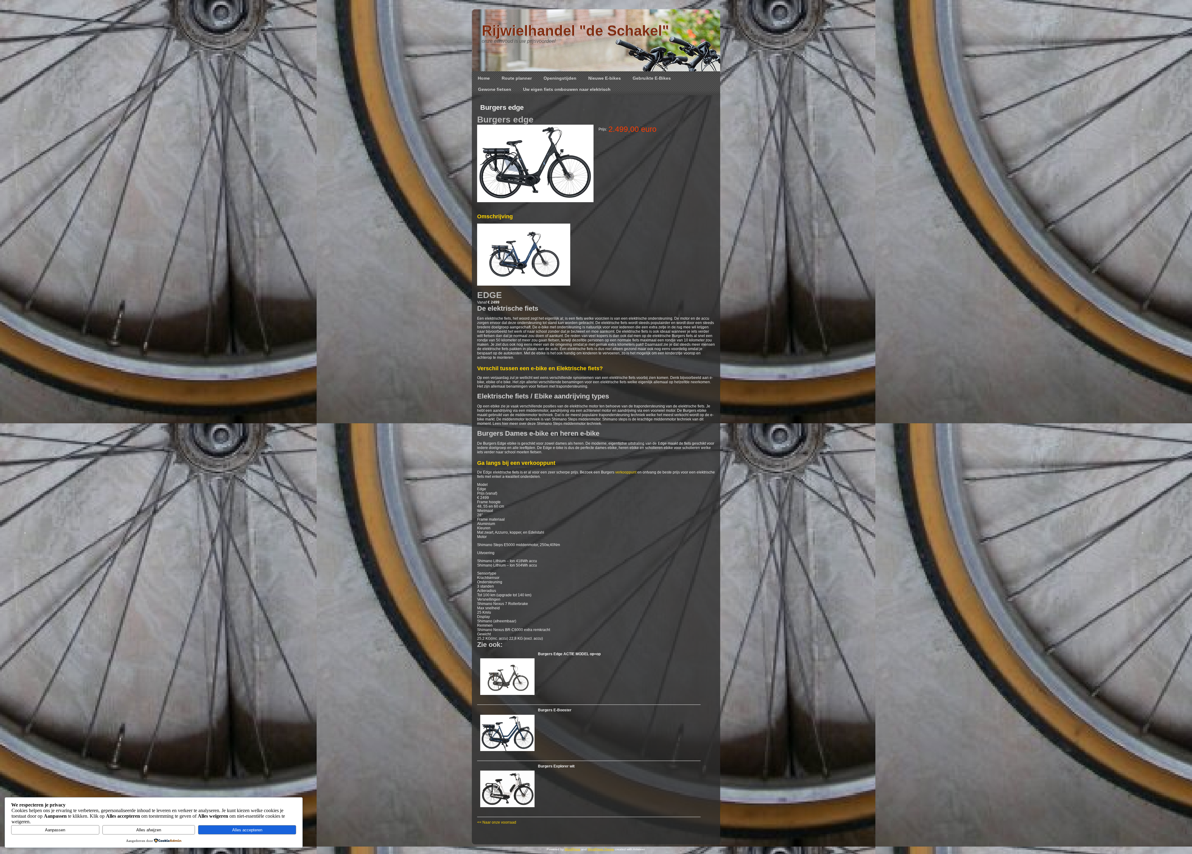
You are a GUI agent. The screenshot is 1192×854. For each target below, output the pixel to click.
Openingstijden (560, 78)
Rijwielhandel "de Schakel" (575, 30)
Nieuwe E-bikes (604, 78)
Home (484, 78)
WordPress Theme (601, 849)
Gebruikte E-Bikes (652, 78)
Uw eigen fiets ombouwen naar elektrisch (567, 89)
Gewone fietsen (494, 89)
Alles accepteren (247, 830)
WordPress (572, 849)
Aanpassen (55, 830)
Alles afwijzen (148, 830)
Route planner (517, 78)
